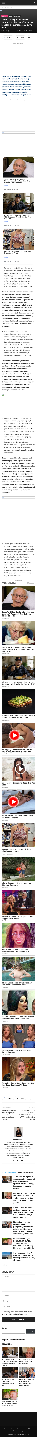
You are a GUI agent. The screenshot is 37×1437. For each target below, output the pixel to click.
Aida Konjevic (7, 30)
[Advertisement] (18, 58)
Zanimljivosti (17, 16)
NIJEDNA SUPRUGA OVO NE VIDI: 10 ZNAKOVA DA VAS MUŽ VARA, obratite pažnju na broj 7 (27, 1115)
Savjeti (10, 16)
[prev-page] (3, 1265)
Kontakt (13, 1429)
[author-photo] (18, 1136)
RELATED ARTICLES (9, 1173)
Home (3, 7)
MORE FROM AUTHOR (25, 1173)
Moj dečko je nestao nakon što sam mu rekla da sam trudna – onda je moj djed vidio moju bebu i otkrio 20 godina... (24, 1198)
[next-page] (6, 1265)
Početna (6, 1429)
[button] (3, 2)
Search (4, 1328)
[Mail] (14, 1160)
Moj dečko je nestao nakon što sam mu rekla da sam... (26, 1361)
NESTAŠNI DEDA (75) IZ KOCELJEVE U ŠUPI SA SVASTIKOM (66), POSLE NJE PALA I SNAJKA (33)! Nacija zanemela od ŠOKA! (23, 1243)
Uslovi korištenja (14, 1431)
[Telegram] (23, 1160)
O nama (19, 1429)
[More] (29, 37)
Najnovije (9, 7)
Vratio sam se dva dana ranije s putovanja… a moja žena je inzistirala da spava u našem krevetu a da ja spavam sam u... (23, 1212)
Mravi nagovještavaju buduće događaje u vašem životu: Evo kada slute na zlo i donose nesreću (10, 1115)
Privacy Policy (27, 1429)
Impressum (24, 1431)
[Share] (18, 1160)
